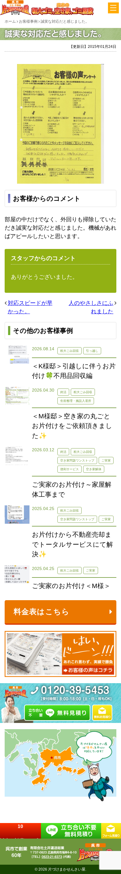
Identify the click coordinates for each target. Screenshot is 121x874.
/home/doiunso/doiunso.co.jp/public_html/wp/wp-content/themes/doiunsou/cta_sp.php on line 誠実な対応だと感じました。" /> (20, 831)
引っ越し (92, 350)
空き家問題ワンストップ (77, 460)
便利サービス (69, 469)
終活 (63, 392)
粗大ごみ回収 (69, 350)
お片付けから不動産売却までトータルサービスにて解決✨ (72, 544)
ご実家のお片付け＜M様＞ (71, 585)
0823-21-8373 (52, 856)
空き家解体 (93, 469)
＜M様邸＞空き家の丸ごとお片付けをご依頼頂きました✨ (72, 425)
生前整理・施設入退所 (75, 400)
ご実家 (106, 460)
